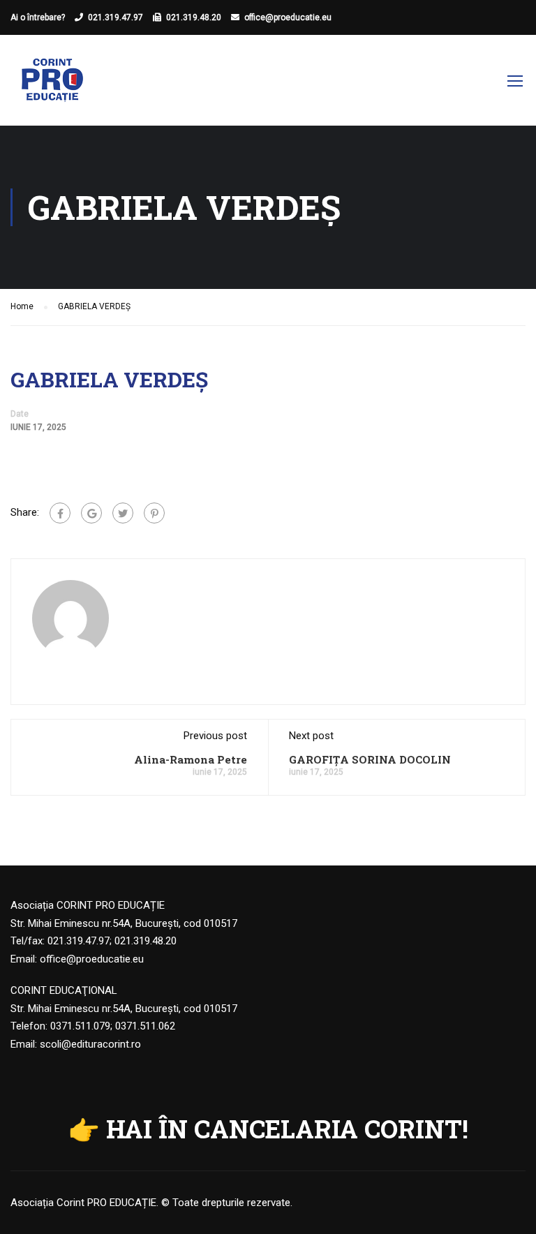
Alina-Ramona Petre (190, 759)
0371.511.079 (80, 1026)
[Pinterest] (154, 513)
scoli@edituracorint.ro (90, 1044)
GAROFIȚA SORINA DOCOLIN (370, 759)
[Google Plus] (91, 513)
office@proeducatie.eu (288, 17)
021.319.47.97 (115, 17)
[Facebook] (60, 513)
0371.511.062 (145, 1026)
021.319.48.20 (193, 17)
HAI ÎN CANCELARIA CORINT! (287, 1128)
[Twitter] (122, 513)
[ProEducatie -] (52, 87)
